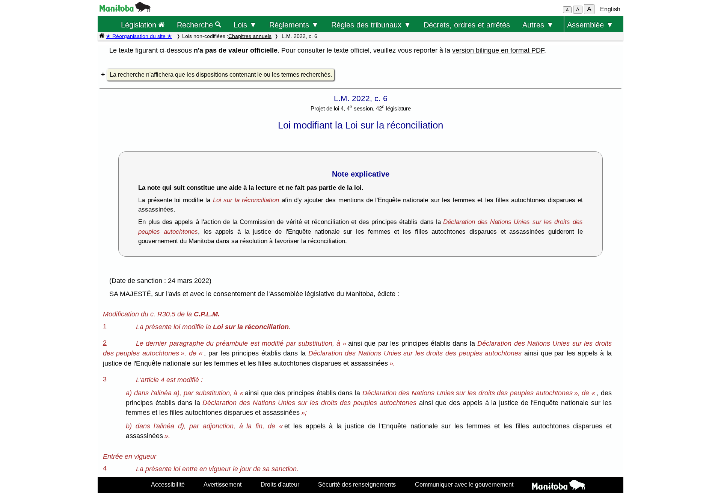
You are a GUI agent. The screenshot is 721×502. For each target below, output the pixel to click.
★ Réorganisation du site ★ (139, 36)
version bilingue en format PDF (498, 50)
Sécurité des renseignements (357, 484)
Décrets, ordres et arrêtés (467, 24)
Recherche (196, 24)
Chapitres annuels (250, 36)
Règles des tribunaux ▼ (371, 24)
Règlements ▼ (294, 24)
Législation (139, 24)
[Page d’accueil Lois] (101, 36)
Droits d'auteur (280, 484)
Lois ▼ (245, 24)
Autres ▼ (538, 24)
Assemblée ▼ (590, 24)
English (610, 9)
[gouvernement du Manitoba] (125, 9)
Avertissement (222, 484)
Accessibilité (168, 484)
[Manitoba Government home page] (558, 486)
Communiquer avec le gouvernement (464, 484)
